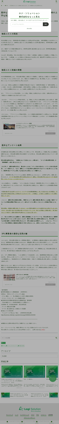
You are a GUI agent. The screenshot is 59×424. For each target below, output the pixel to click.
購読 (46, 24)
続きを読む (29, 28)
